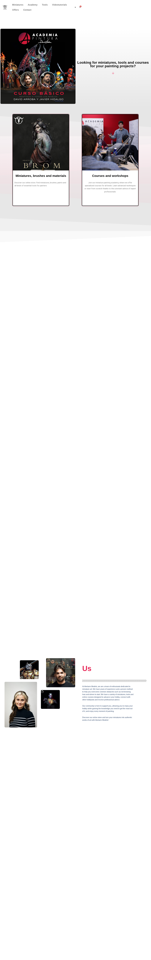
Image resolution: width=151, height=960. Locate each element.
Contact (27, 10)
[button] (74, 7)
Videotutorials (59, 5)
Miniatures (17, 5)
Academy (32, 5)
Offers (15, 10)
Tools (45, 5)
